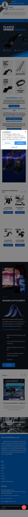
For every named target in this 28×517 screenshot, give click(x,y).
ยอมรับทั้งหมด (20, 143)
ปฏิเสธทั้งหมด (8, 143)
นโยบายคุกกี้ (18, 139)
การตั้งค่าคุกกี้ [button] (14, 147)
